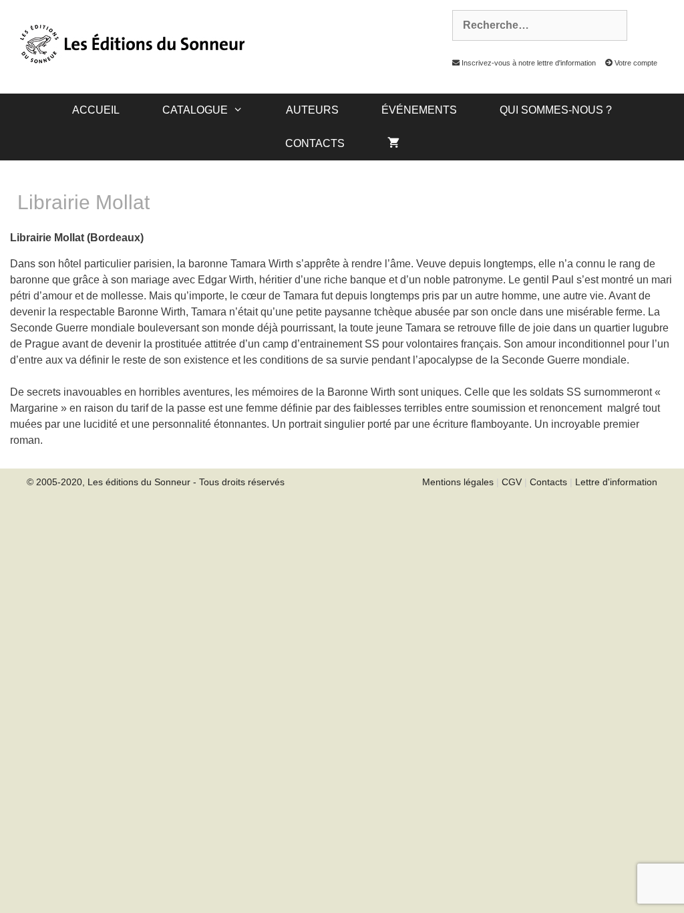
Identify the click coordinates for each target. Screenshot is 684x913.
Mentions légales (458, 482)
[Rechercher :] (532, 25)
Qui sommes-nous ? (556, 110)
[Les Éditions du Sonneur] (131, 43)
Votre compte (635, 63)
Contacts (315, 143)
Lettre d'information (616, 482)
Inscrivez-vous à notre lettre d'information (528, 63)
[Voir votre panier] (393, 143)
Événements (419, 110)
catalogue (195, 110)
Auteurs (312, 110)
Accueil (96, 110)
